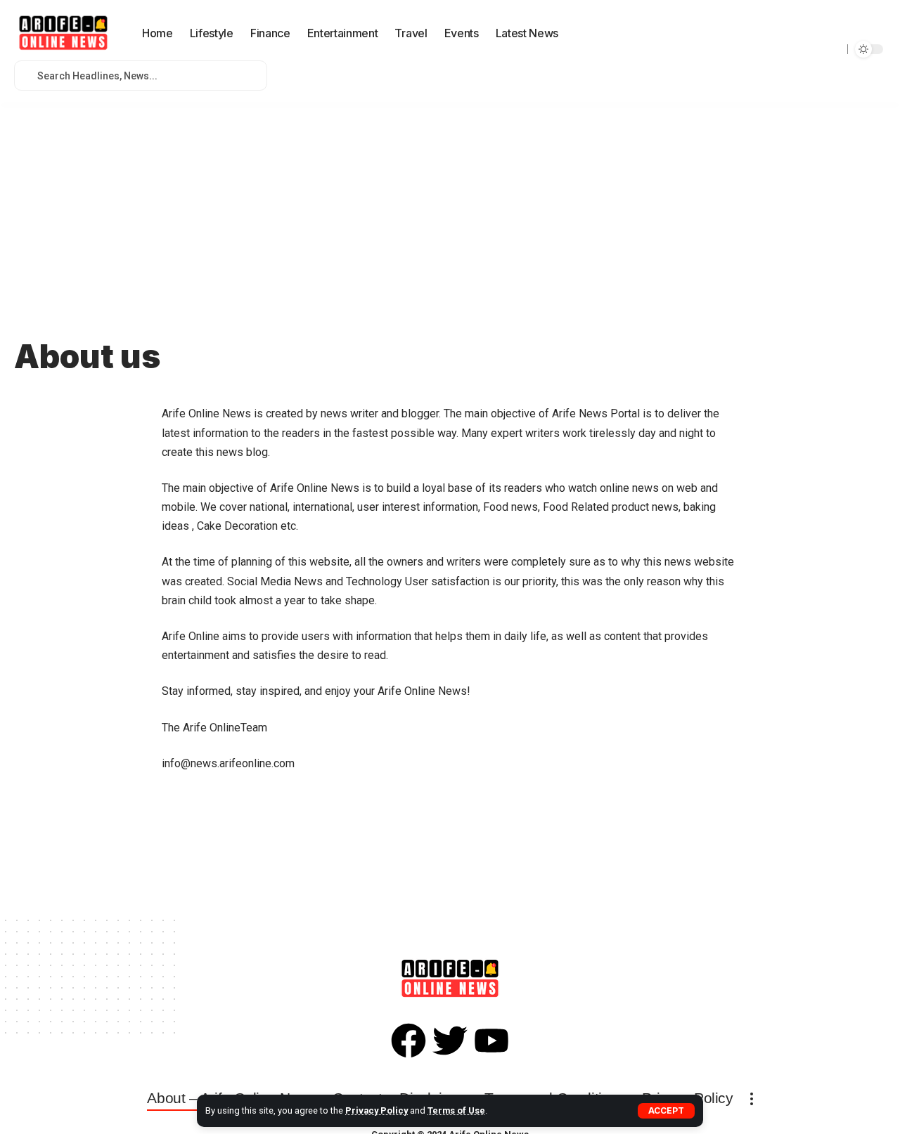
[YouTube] (829, 48)
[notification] (575, 33)
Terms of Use (456, 1110)
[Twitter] (813, 48)
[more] (751, 1099)
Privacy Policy (376, 1110)
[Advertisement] (450, 203)
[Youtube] (491, 1040)
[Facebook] (798, 48)
